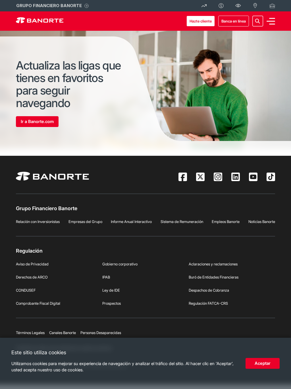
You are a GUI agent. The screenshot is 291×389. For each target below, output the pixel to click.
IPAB (106, 277)
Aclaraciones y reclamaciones (213, 264)
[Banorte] (39, 21)
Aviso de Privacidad (32, 264)
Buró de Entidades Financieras (213, 277)
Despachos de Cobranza (209, 290)
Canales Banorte (62, 332)
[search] (257, 21)
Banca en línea (233, 21)
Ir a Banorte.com (37, 121)
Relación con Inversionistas (38, 221)
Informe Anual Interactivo (131, 221)
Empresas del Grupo (85, 221)
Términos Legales (30, 332)
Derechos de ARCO (32, 277)
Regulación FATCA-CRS (208, 303)
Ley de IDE (111, 290)
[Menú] (271, 21)
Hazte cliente (201, 21)
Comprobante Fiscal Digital (38, 303)
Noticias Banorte (261, 221)
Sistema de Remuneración (182, 221)
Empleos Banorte (226, 221)
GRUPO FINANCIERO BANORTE (49, 5)
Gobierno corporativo (120, 264)
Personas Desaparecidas (100, 332)
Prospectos (111, 303)
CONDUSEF (26, 290)
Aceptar (263, 363)
